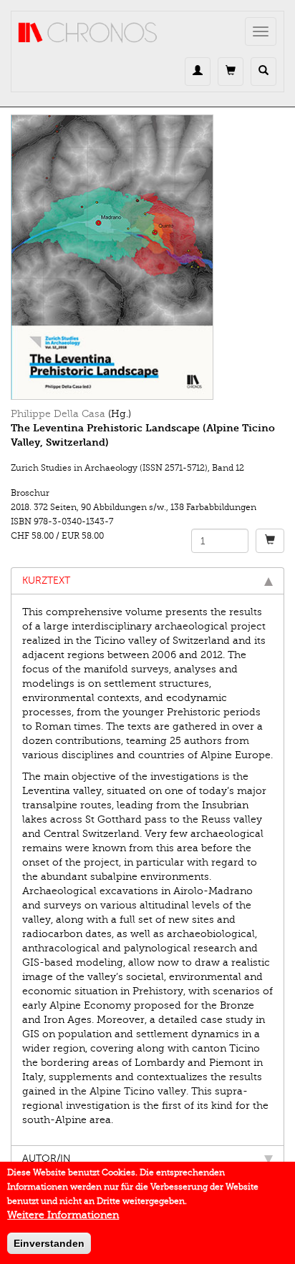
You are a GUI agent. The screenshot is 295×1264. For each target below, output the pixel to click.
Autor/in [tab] (46, 1158)
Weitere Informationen (63, 1215)
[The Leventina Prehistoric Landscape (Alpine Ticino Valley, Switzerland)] (147, 257)
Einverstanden (49, 1243)
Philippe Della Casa (58, 413)
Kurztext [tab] (46, 580)
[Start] (88, 33)
